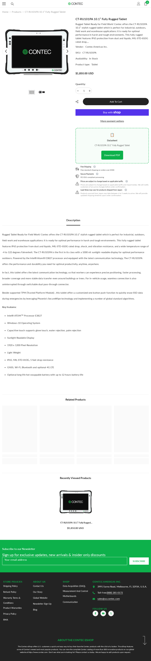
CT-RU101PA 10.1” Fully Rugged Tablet (75, 522)
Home (5, 11)
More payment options (112, 121)
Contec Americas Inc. (96, 46)
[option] (36, 51)
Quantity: (81, 84)
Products (16, 11)
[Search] (12, 4)
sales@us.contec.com (108, 598)
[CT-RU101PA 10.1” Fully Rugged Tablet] (75, 501)
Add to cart (116, 101)
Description (73, 220)
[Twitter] (111, 613)
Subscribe (139, 561)
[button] (6, 51)
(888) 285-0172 (115, 592)
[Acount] (138, 3)
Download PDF (112, 155)
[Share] (78, 101)
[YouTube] (103, 613)
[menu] (4, 3)
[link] (19, 455)
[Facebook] (95, 613)
